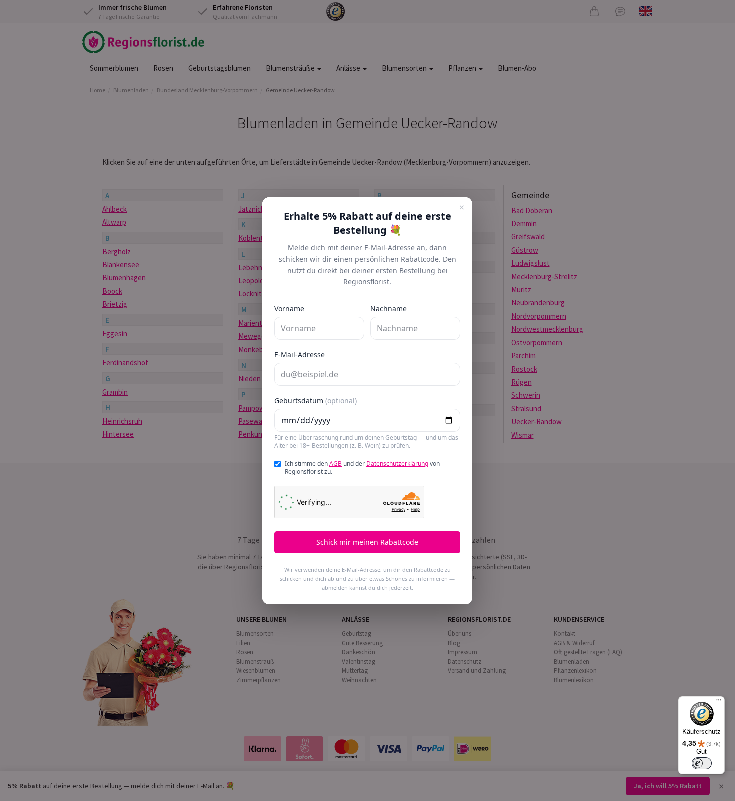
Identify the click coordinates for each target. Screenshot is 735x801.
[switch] (702, 763)
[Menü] (719, 702)
